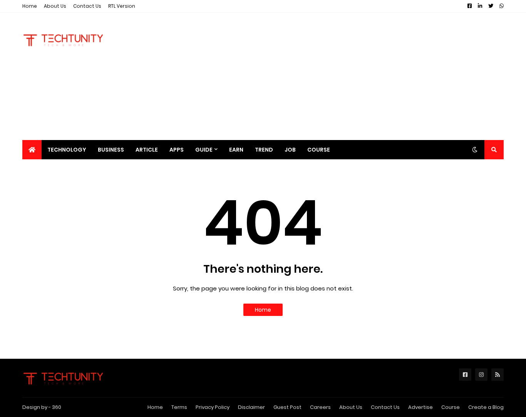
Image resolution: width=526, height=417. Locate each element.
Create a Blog (486, 407)
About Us (55, 6)
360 (56, 407)
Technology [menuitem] (66, 150)
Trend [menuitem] (264, 150)
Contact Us (87, 6)
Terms (179, 407)
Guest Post (287, 407)
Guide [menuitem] (204, 150)
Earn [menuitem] (236, 150)
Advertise (420, 407)
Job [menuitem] (290, 150)
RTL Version (121, 6)
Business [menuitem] (111, 150)
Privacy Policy (212, 407)
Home (29, 6)
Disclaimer (251, 407)
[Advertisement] (363, 76)
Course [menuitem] (318, 150)
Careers (320, 407)
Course (450, 407)
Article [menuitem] (147, 150)
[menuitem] (32, 149)
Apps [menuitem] (176, 150)
